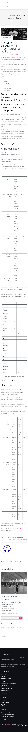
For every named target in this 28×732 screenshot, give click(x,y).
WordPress (19, 724)
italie (14, 563)
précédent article (9, 61)
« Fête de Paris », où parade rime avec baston (11, 627)
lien (24, 437)
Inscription (3, 681)
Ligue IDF (3, 700)
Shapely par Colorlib (10, 714)
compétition (10, 563)
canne (7, 561)
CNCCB (3, 699)
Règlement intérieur (6, 678)
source (22, 178)
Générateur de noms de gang (8, 683)
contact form (21, 169)
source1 (23, 254)
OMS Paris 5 (4, 704)
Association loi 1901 (6, 675)
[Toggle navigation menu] (25, 5)
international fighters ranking (16, 528)
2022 (4, 561)
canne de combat (13, 561)
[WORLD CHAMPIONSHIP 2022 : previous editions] (14, 33)
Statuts (3, 676)
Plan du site (4, 685)
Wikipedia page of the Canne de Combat (11, 402)
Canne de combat (7, 37)
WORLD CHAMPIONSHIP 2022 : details (16, 539)
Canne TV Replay (5, 702)
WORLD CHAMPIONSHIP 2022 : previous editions (12, 47)
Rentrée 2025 (4, 636)
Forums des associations (7, 632)
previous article (18, 71)
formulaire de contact (6, 161)
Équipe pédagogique (6, 688)
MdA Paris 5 (4, 705)
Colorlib (8, 724)
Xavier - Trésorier (15, 54)
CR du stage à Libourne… (9, 596)
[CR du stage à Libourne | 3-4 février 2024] (14, 583)
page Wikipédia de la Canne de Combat (10, 389)
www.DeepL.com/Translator (13, 534)
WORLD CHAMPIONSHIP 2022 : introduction (12, 537)
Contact (3, 680)
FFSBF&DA (3, 697)
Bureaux (3, 687)
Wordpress (12, 712)
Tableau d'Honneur (5, 690)
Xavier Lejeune (10, 716)
